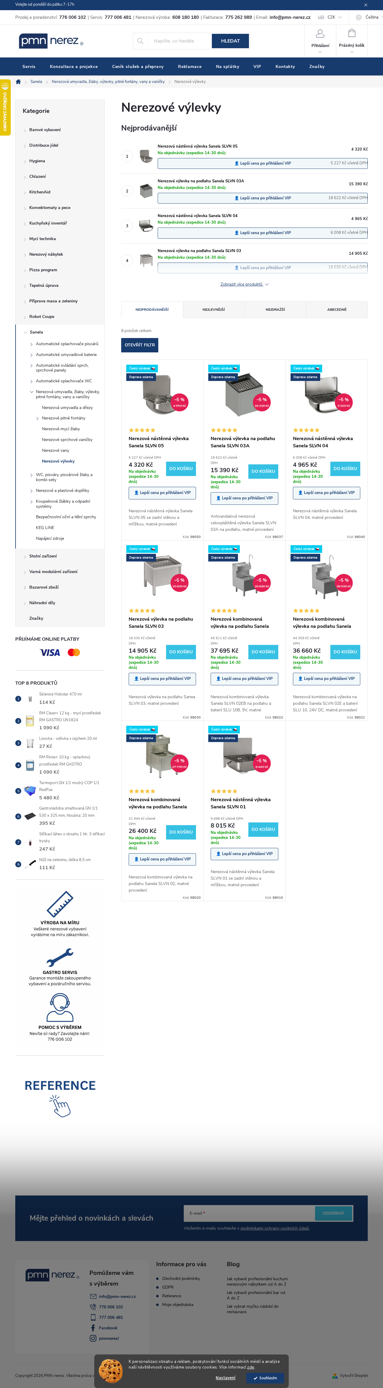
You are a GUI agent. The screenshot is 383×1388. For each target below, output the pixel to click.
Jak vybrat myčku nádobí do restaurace (253, 1309)
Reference (171, 1296)
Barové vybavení (45, 130)
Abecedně (336, 309)
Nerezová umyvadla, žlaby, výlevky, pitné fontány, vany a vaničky (68, 394)
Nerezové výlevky (58, 461)
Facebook (108, 1328)
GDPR (168, 1287)
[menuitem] (29, 66)
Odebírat (333, 1213)
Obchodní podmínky (181, 1278)
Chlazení (37, 176)
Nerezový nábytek (46, 254)
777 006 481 (111, 1317)
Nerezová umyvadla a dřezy (67, 407)
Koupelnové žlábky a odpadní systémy (63, 503)
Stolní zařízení (43, 556)
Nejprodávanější (152, 309)
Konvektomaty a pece (49, 207)
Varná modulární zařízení (53, 572)
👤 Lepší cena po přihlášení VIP (262, 163)
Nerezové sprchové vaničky (67, 440)
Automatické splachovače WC (64, 381)
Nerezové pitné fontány (63, 418)
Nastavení (225, 1378)
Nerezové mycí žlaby (61, 429)
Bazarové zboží (44, 587)
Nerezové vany (55, 450)
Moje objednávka (177, 1304)
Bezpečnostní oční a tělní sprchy (66, 517)
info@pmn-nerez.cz (117, 1296)
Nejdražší (275, 309)
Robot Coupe (41, 316)
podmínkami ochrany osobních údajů (275, 1228)
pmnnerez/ (109, 1338)
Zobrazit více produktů (242, 284)
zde (250, 1367)
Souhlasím (268, 1378)
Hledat (230, 41)
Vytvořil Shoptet (354, 1375)
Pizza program (43, 270)
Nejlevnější (214, 309)
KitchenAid (39, 192)
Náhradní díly (42, 603)
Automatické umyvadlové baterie (66, 354)
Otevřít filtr (140, 345)
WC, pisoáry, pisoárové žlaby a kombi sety (64, 477)
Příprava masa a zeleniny (53, 301)
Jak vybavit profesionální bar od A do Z (256, 1295)
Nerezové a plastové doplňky (62, 490)
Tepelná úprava (44, 285)
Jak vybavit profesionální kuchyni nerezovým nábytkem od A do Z (257, 1281)
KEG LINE (45, 528)
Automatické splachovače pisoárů (67, 344)
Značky (36, 618)
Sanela (36, 332)
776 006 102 (111, 1307)
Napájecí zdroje (50, 538)
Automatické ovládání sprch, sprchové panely (62, 368)
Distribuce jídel (43, 145)
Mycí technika (42, 239)
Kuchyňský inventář (48, 223)
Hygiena (37, 161)
